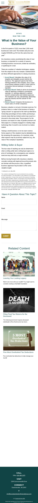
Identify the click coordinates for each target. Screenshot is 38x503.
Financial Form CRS (20, 498)
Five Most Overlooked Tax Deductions (18, 352)
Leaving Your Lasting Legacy (14, 278)
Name (3, 197)
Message (4, 219)
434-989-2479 (21, 475)
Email (3, 208)
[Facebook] (19, 490)
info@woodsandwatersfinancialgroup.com (19, 494)
